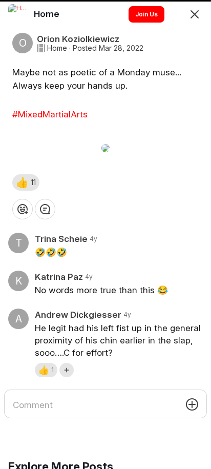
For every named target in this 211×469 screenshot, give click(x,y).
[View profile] (18, 14)
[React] (22, 209)
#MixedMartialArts (50, 114)
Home (57, 48)
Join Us (146, 14)
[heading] (47, 14)
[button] (25, 182)
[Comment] (45, 209)
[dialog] (105, 234)
